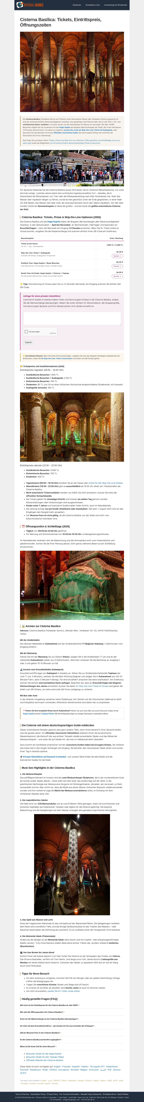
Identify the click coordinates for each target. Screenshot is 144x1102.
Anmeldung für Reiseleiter (115, 5)
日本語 (109, 1080)
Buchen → (117, 256)
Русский (24, 1070)
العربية (103, 1070)
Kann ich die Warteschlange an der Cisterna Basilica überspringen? (49, 1019)
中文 (109, 1070)
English (57, 1066)
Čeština (53, 1070)
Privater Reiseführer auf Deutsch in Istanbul (44, 757)
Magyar (84, 1070)
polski (121, 1080)
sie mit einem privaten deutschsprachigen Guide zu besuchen (75, 143)
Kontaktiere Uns (93, 5)
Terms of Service (22, 1094)
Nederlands (111, 1066)
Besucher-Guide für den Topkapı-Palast (45, 1057)
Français (66, 1066)
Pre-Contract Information (69, 1094)
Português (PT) (97, 1066)
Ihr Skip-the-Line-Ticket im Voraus (92, 686)
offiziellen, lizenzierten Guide (66, 133)
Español (76, 1066)
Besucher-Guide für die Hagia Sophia (43, 1054)
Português (24, 1083)
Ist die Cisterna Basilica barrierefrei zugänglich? (40, 1040)
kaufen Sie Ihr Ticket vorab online (64, 991)
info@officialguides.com (71, 1100)
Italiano (84, 1066)
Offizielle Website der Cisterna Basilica (44, 1060)
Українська (35, 1070)
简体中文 (57, 1080)
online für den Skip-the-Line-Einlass (106, 483)
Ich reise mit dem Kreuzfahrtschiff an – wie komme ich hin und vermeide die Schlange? (57, 1026)
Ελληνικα (88, 1080)
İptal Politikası (123, 1094)
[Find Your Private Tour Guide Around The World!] (30, 5)
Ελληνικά (93, 1070)
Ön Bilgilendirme (109, 1094)
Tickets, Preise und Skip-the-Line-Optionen (66, 140)
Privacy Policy (52, 1094)
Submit (28, 342)
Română (75, 1070)
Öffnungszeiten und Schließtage (98, 140)
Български (63, 1070)
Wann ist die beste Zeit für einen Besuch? (37, 1046)
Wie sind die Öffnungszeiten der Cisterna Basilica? (41, 1012)
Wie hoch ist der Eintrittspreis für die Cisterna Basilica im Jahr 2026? (49, 1005)
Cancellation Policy (38, 1094)
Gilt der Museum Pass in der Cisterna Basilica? (40, 1033)
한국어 (23, 1073)
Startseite (77, 5)
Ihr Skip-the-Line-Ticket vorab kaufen (56, 358)
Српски (116, 1070)
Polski (45, 1070)
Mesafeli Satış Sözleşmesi (91, 1094)
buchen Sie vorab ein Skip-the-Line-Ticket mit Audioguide (88, 130)
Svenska (55, 1083)
